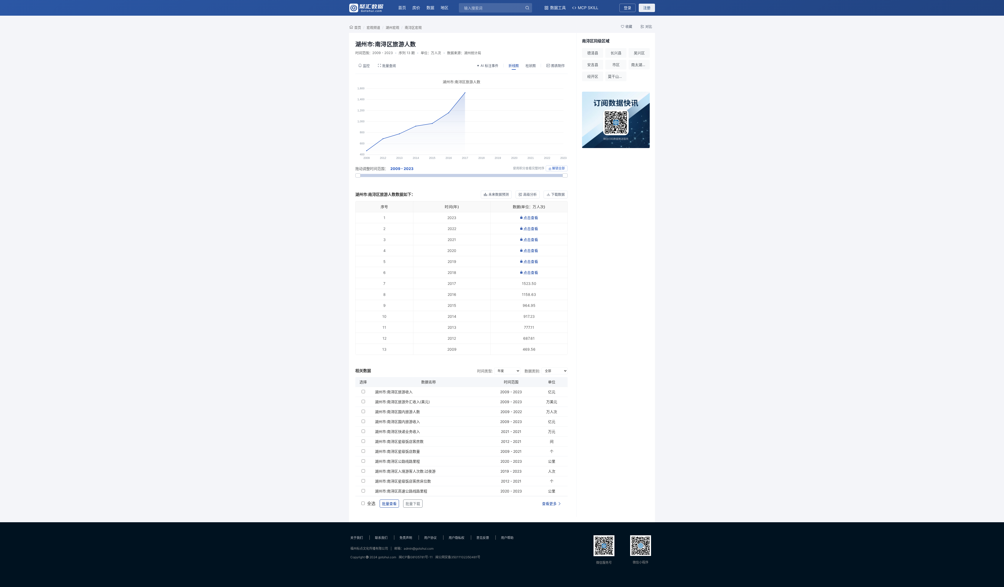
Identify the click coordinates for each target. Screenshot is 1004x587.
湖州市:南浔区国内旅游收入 (397, 421)
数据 (430, 7)
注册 (647, 7)
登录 (627, 7)
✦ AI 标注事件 (487, 65)
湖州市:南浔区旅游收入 (394, 392)
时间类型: (485, 371)
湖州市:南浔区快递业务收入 (397, 431)
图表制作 (558, 65)
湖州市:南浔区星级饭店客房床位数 (403, 481)
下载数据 (558, 194)
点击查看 (530, 217)
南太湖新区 (640, 64)
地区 (444, 7)
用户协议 (430, 538)
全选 (371, 503)
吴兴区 (639, 53)
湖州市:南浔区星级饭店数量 (397, 451)
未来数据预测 (498, 194)
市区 (616, 64)
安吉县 (592, 64)
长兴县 (616, 53)
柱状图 (531, 65)
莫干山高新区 (617, 76)
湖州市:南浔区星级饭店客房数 (399, 441)
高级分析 (530, 194)
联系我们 (381, 538)
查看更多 (550, 503)
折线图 (514, 65)
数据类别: (532, 371)
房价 (416, 7)
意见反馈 (482, 538)
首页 (402, 7)
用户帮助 (507, 538)
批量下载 (413, 503)
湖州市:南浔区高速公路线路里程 (401, 491)
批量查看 (389, 503)
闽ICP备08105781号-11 (416, 557)
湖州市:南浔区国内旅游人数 (397, 411)
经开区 (592, 76)
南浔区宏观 (413, 27)
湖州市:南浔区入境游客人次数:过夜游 (405, 471)
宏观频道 (373, 27)
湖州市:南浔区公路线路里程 (397, 461)
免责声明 (406, 538)
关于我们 (356, 538)
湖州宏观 (392, 27)
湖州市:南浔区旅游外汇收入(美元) (402, 402)
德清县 (592, 53)
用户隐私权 (456, 538)
